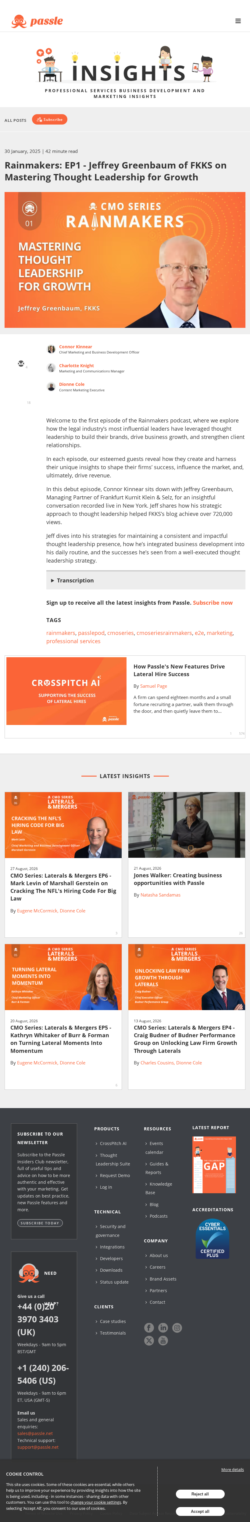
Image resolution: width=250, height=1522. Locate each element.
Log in (105, 1187)
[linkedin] (20, 399)
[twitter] (20, 382)
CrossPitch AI (113, 1143)
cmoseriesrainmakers (164, 632)
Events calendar (154, 1147)
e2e (199, 632)
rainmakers (60, 632)
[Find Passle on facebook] (149, 1328)
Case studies (112, 1321)
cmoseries (120, 632)
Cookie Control (25, 1474)
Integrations (112, 1247)
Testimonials (112, 1333)
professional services (73, 641)
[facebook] (20, 417)
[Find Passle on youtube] (163, 1341)
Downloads (111, 1270)
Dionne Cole (71, 384)
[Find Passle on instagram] (177, 1328)
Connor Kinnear (75, 347)
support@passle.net (38, 1447)
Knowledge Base (158, 1188)
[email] (20, 364)
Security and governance (111, 1230)
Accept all (200, 1511)
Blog (153, 1204)
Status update (114, 1282)
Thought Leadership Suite (113, 1159)
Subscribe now (213, 602)
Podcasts (158, 1216)
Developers (111, 1258)
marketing (220, 632)
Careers (157, 1267)
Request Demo (114, 1175)
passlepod (91, 632)
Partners (157, 1290)
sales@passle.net (35, 1433)
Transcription (75, 580)
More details (232, 1469)
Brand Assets (162, 1279)
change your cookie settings (95, 1502)
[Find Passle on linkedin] (163, 1328)
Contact (156, 1302)
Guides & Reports (156, 1168)
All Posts (16, 120)
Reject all (200, 1494)
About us (158, 1255)
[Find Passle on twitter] (149, 1341)
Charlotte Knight (76, 365)
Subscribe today (40, 1223)
